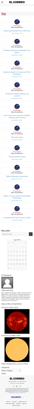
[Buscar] (31, 234)
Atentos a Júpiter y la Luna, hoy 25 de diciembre (17, 73)
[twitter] (17, 386)
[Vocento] (17, 397)
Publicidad (18, 403)
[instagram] (20, 386)
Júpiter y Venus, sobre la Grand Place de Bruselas (17, 197)
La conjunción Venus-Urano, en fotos (17, 218)
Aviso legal (14, 401)
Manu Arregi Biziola (17, 27)
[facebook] (13, 386)
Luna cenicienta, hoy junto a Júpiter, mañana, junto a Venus (17, 116)
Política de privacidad (10, 403)
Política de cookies (16, 405)
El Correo (17, 379)
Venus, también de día (17, 157)
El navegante (17, 26)
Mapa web (24, 403)
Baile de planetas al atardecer (17, 176)
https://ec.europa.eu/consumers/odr (18, 392)
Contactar (8, 401)
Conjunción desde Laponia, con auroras (17, 95)
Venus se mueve (17, 137)
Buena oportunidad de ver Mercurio (17, 31)
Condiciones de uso (22, 401)
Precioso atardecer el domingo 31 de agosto (17, 51)
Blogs (3, 13)
